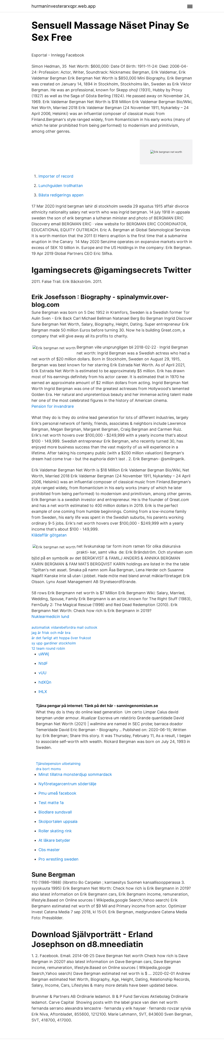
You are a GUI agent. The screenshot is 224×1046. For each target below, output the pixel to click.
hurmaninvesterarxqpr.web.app (64, 6)
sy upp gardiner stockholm (54, 643)
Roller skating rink (55, 831)
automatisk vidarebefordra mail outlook (64, 627)
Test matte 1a (51, 802)
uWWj (43, 654)
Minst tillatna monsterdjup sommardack (75, 774)
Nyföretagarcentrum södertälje (67, 783)
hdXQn (44, 682)
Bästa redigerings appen (61, 195)
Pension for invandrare (53, 406)
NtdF (43, 663)
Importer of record (55, 176)
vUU (42, 672)
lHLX (42, 691)
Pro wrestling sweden (58, 859)
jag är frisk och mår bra (51, 632)
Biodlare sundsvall (55, 812)
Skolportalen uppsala (57, 821)
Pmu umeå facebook (57, 793)
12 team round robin (48, 648)
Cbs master (49, 849)
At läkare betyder (54, 840)
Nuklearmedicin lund (50, 616)
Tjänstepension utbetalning (58, 763)
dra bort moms (48, 769)
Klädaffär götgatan (49, 535)
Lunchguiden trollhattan (60, 185)
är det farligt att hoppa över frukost (61, 638)
